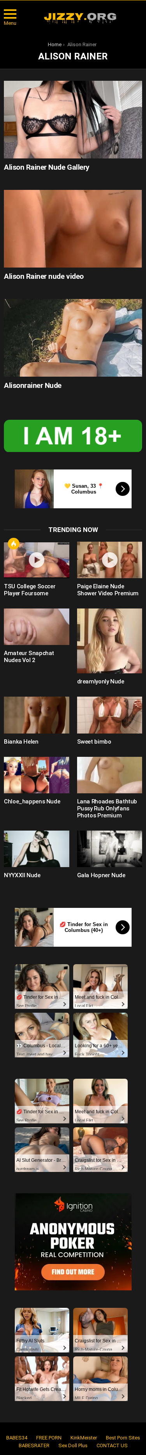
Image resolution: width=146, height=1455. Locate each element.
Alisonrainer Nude (33, 385)
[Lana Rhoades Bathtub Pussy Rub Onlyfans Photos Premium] (109, 775)
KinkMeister (83, 1438)
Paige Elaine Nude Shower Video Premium (108, 590)
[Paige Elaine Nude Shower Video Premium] (109, 560)
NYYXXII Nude (22, 875)
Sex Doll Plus (73, 1445)
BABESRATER (34, 1445)
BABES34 (16, 1438)
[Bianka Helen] (36, 715)
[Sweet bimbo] (109, 715)
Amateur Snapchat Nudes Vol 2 (29, 657)
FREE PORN (49, 1438)
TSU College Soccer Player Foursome (29, 590)
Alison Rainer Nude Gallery (47, 167)
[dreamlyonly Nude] (109, 641)
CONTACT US (112, 1445)
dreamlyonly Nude (100, 681)
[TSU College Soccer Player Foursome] (36, 560)
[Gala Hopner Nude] (109, 849)
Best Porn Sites (123, 1438)
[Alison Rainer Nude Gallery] (73, 119)
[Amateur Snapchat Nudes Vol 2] (36, 626)
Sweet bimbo (94, 741)
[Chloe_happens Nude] (36, 775)
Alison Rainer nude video (44, 276)
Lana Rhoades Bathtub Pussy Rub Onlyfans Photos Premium (107, 808)
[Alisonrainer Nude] (73, 337)
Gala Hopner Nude (101, 875)
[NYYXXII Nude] (36, 849)
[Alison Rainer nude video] (73, 229)
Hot (13, 543)
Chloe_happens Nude (32, 801)
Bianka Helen (21, 741)
